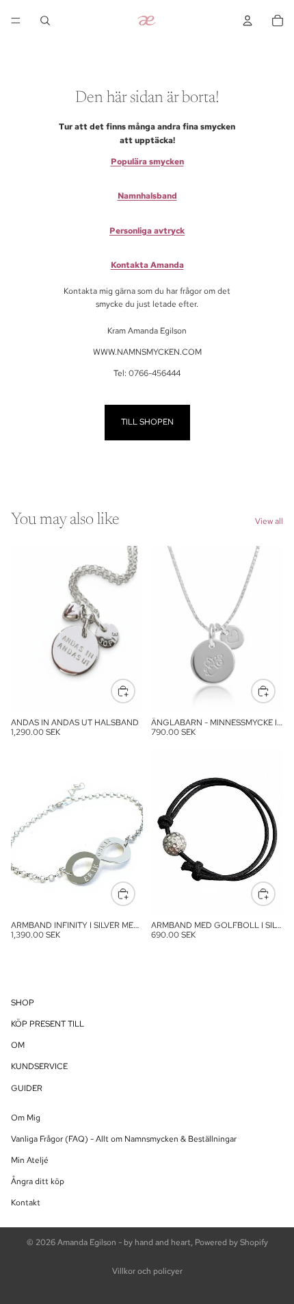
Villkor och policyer (147, 1271)
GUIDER (26, 1088)
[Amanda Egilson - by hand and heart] (146, 20)
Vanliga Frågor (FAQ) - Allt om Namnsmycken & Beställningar (124, 1138)
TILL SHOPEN (147, 421)
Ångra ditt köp (37, 1182)
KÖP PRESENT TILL (47, 1023)
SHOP (22, 1002)
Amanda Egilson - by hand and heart (124, 1242)
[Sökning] (45, 20)
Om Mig (25, 1117)
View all (269, 521)
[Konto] (247, 20)
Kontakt (25, 1203)
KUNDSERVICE (39, 1067)
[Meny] (15, 20)
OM (18, 1045)
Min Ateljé (30, 1160)
